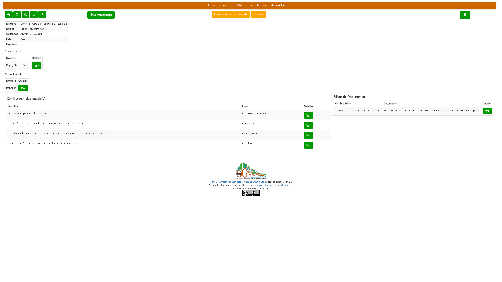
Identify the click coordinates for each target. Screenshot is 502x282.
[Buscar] (25, 14)
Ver (37, 66)
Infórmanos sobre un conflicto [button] (230, 14)
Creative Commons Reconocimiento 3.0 (274, 185)
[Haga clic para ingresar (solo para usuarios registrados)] (465, 15)
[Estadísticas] (34, 14)
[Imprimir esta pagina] (17, 14)
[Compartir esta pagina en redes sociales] (42, 14)
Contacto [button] (258, 14)
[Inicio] (9, 14)
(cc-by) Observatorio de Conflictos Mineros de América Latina (238, 182)
